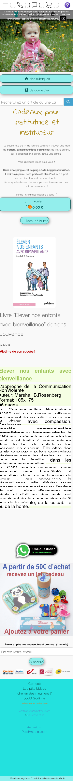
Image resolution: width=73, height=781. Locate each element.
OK (63, 18)
